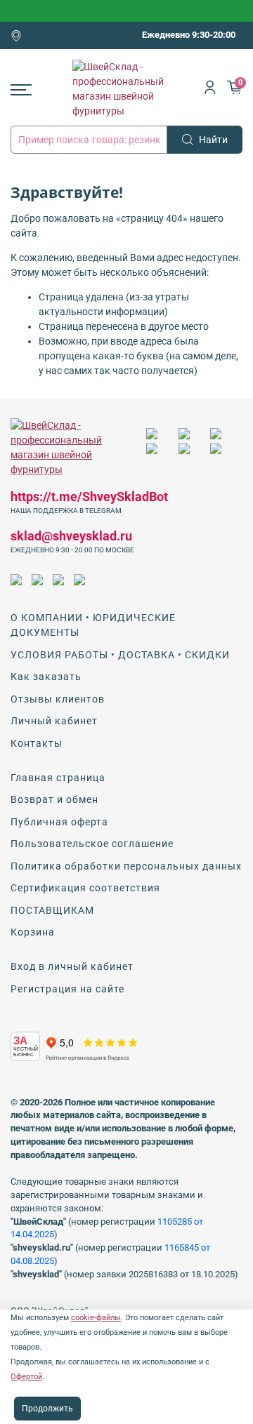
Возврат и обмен (54, 799)
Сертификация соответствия (85, 887)
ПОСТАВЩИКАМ (52, 910)
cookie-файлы (96, 1317)
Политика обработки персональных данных (126, 866)
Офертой (26, 1376)
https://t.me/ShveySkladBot (89, 496)
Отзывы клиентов (58, 699)
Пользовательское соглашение (92, 843)
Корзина (33, 932)
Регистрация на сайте (67, 988)
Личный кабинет (54, 720)
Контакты (37, 743)
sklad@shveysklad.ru (71, 535)
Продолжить (47, 1408)
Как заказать (46, 676)
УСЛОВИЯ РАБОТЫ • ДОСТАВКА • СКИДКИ (120, 654)
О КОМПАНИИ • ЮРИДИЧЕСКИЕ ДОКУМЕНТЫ (93, 625)
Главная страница (58, 777)
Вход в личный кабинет (72, 966)
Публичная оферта (59, 821)
